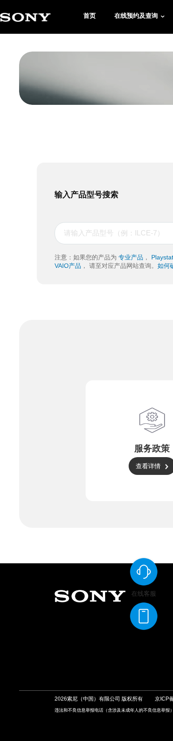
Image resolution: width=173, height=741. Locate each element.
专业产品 (130, 257)
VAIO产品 (68, 265)
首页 (89, 15)
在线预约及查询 (136, 15)
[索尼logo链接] (25, 17)
